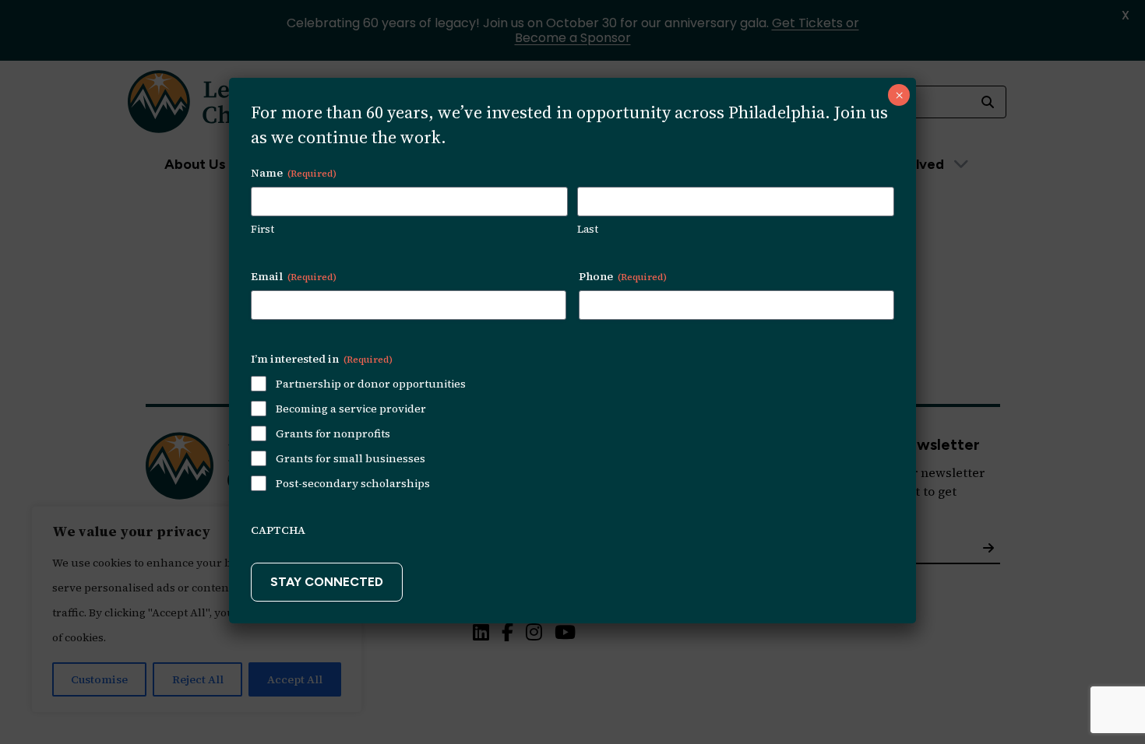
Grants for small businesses (350, 458)
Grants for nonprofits (333, 433)
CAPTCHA (278, 530)
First (262, 229)
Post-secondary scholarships (353, 483)
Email (293, 276)
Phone (623, 276)
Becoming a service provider (351, 408)
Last (587, 229)
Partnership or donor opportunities (371, 383)
